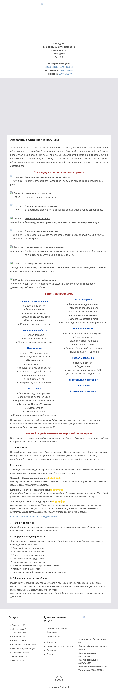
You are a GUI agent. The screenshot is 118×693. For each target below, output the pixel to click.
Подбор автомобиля (57, 627)
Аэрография (18, 659)
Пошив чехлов (54, 635)
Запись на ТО (19, 624)
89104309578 (66, 66)
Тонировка (52, 631)
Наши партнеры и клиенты (60, 646)
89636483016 (51, 66)
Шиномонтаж (18, 636)
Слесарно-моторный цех (24, 644)
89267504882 (67, 70)
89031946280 (65, 73)
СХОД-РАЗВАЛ (19, 640)
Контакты (51, 641)
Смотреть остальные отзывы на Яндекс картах (33, 516)
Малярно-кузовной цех (23, 648)
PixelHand (64, 687)
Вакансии (51, 650)
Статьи (50, 654)
